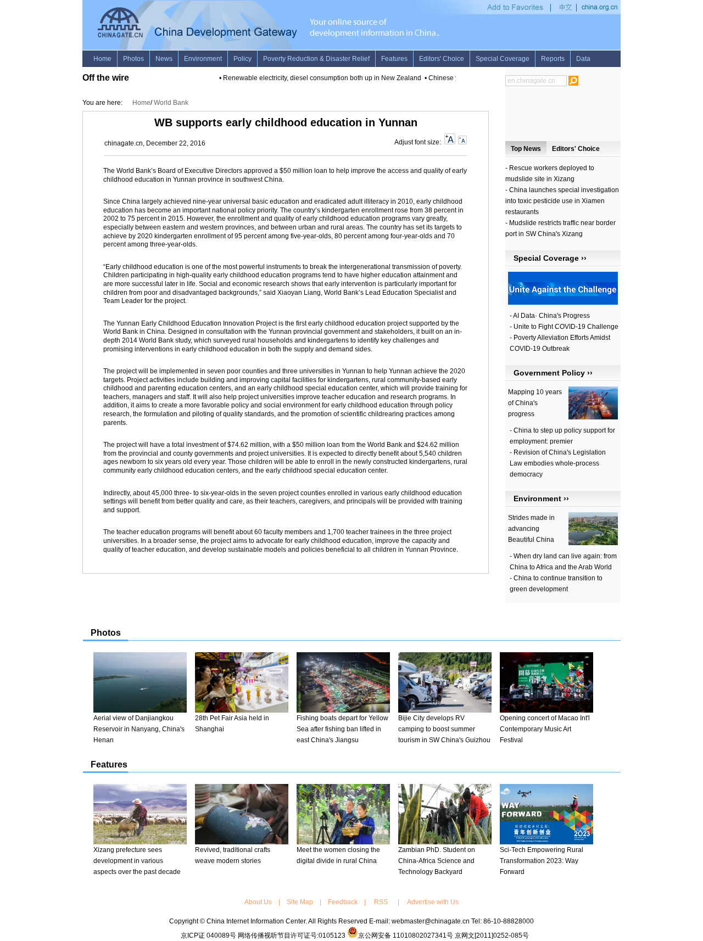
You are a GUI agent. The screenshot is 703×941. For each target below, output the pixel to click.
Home (141, 103)
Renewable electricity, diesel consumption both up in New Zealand (316, 78)
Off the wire (105, 77)
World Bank (171, 103)
